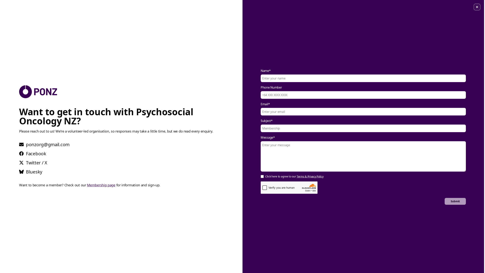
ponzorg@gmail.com (48, 144)
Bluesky (34, 172)
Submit (455, 201)
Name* (266, 71)
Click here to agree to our (294, 176)
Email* (265, 104)
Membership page (101, 185)
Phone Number (271, 87)
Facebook (36, 154)
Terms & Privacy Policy (310, 176)
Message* (268, 137)
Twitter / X (36, 163)
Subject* (267, 121)
